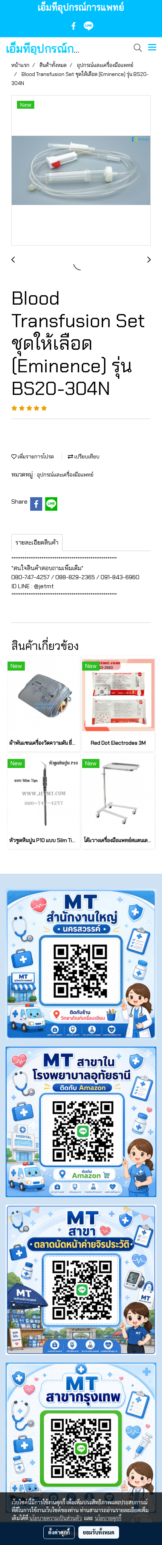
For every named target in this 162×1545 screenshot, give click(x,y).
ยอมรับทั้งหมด (99, 1532)
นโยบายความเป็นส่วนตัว (55, 1518)
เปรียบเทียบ (86, 456)
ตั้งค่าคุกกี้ (59, 1532)
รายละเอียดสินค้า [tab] (36, 542)
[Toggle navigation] (152, 47)
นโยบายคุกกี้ (108, 1518)
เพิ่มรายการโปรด (35, 456)
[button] (135, 48)
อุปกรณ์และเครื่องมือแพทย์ (65, 474)
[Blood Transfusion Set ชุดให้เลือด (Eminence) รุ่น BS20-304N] (81, 171)
